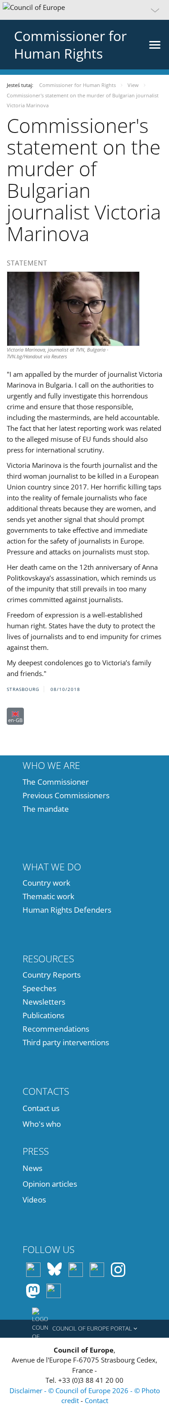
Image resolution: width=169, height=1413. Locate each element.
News (32, 1168)
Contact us (41, 1108)
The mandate (46, 809)
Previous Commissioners (66, 795)
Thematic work (48, 896)
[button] (84, 10)
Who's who (42, 1124)
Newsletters (44, 1002)
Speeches (39, 988)
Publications (43, 1015)
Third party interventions (66, 1042)
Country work (46, 883)
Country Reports (52, 974)
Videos (34, 1199)
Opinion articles (50, 1184)
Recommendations (56, 1029)
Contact (96, 1400)
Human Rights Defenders (67, 910)
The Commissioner (56, 782)
